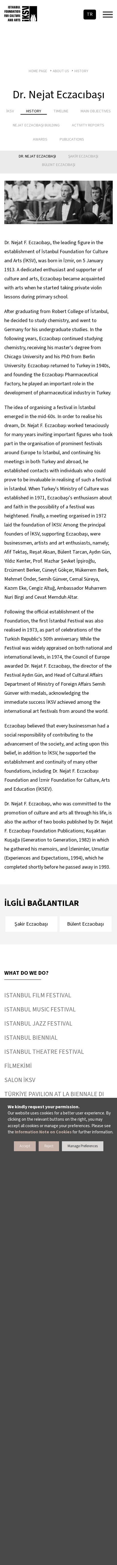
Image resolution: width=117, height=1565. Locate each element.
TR (90, 14)
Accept (25, 1146)
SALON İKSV (19, 1080)
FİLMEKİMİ (18, 1065)
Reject (48, 1146)
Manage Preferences (83, 1146)
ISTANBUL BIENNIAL (31, 1037)
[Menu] (108, 14)
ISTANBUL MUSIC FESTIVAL (40, 1009)
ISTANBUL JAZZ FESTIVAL (38, 1023)
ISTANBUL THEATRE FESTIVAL (44, 1051)
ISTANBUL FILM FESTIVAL (37, 995)
